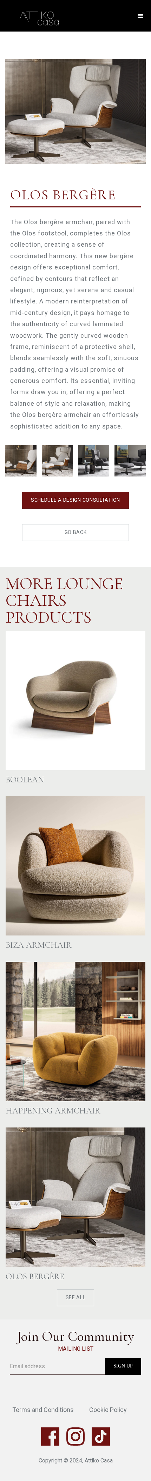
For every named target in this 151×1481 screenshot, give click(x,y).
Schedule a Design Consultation (75, 500)
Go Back (76, 532)
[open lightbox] (75, 98)
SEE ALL (76, 1297)
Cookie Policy (108, 1409)
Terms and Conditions (43, 1409)
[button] (140, 16)
